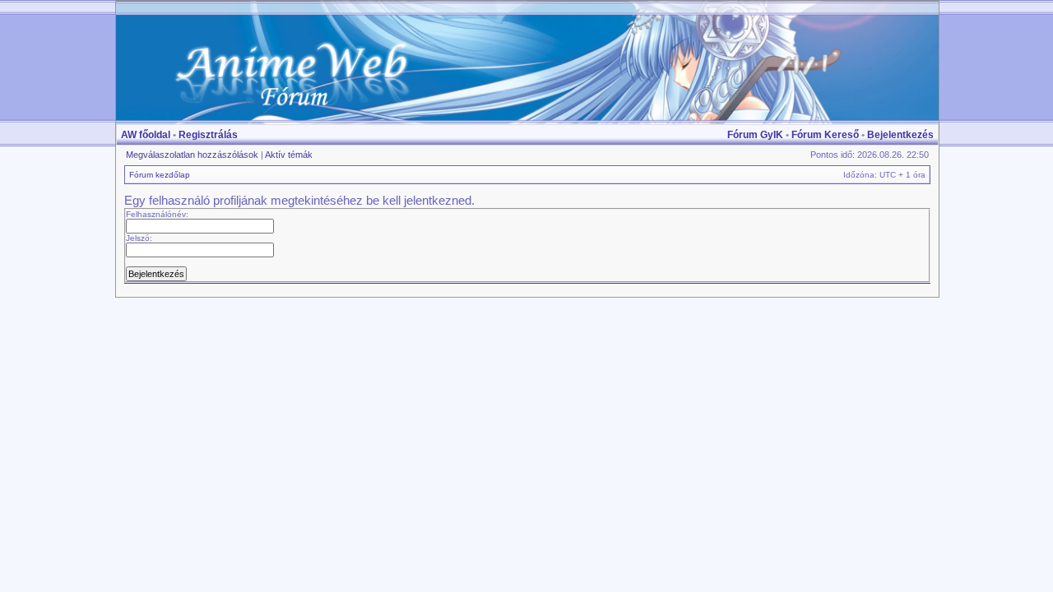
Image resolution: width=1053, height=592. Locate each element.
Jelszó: (139, 238)
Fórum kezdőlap (159, 174)
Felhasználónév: (157, 214)
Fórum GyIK (755, 135)
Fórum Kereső (825, 135)
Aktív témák (289, 155)
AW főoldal (145, 135)
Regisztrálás (208, 135)
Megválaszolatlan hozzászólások (192, 155)
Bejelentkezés (900, 135)
